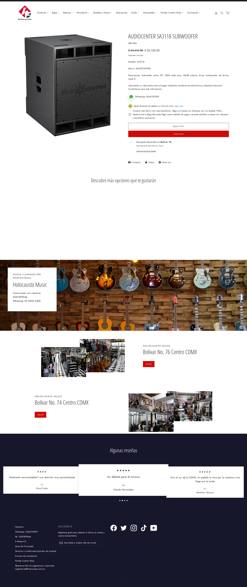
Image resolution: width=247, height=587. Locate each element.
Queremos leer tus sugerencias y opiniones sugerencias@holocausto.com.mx (34, 567)
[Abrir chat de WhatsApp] (131, 96)
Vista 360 (149, 364)
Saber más (178, 106)
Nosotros (19, 526)
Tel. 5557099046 (23, 536)
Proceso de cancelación (26, 556)
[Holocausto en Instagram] (134, 528)
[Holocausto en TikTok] (144, 528)
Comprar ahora (179, 133)
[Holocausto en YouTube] (154, 528)
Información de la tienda (146, 151)
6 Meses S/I (20, 541)
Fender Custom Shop (24, 560)
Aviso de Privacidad (24, 546)
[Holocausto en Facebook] (114, 528)
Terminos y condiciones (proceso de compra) (35, 551)
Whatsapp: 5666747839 (26, 531)
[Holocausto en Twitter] (124, 528)
